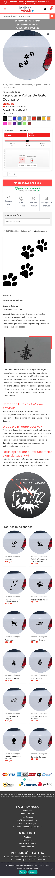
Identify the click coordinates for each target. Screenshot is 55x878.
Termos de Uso (27, 814)
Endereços (27, 840)
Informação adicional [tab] (13, 300)
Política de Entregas (27, 823)
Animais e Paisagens (23, 85)
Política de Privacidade (27, 820)
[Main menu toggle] (5, 8)
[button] (48, 34)
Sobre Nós (27, 810)
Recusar (33, 872)
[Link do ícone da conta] (45, 9)
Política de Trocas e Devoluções (27, 827)
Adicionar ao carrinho (27, 182)
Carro (11, 85)
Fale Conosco (27, 817)
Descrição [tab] (7, 295)
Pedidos (27, 837)
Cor (4, 113)
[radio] (5, 118)
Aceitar (23, 872)
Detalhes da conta (27, 843)
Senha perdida (27, 847)
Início (5, 85)
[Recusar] (51, 869)
